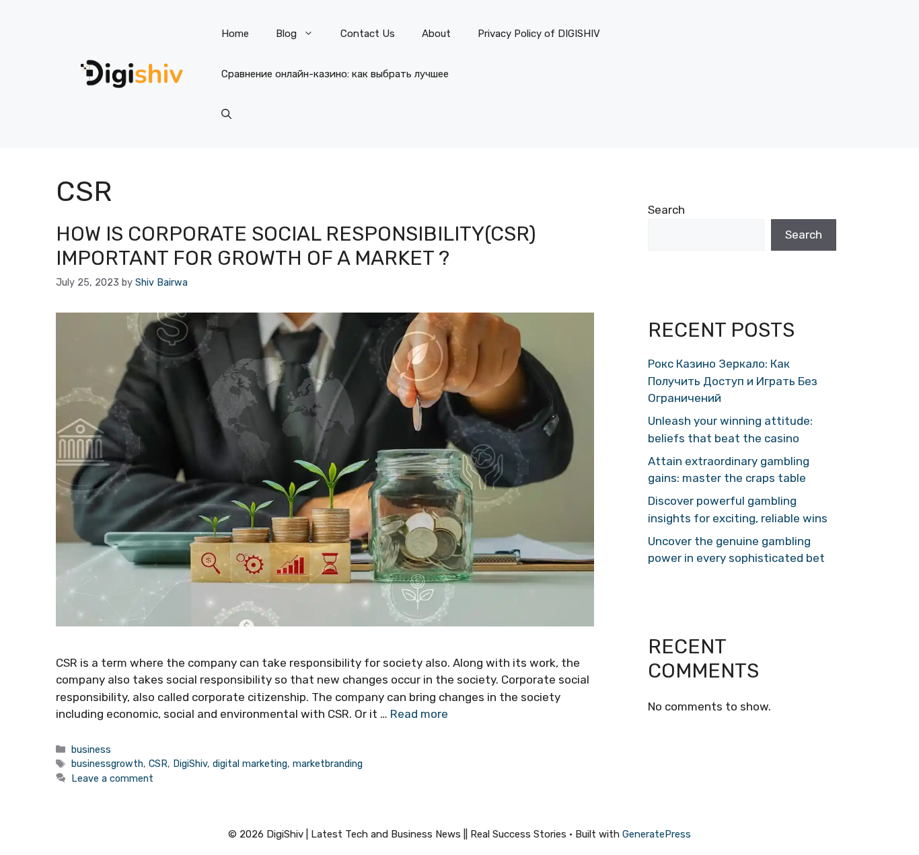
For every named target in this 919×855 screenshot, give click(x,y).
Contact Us (367, 34)
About (436, 34)
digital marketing (250, 764)
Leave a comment (112, 778)
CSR (158, 764)
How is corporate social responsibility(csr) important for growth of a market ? (296, 246)
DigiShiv (190, 764)
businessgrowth (107, 764)
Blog (286, 34)
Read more (419, 714)
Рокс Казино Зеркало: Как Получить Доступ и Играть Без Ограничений (732, 381)
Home (235, 34)
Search (666, 209)
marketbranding (328, 764)
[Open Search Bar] (226, 114)
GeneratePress (656, 834)
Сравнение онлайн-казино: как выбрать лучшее (335, 74)
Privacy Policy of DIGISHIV (539, 34)
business (91, 749)
